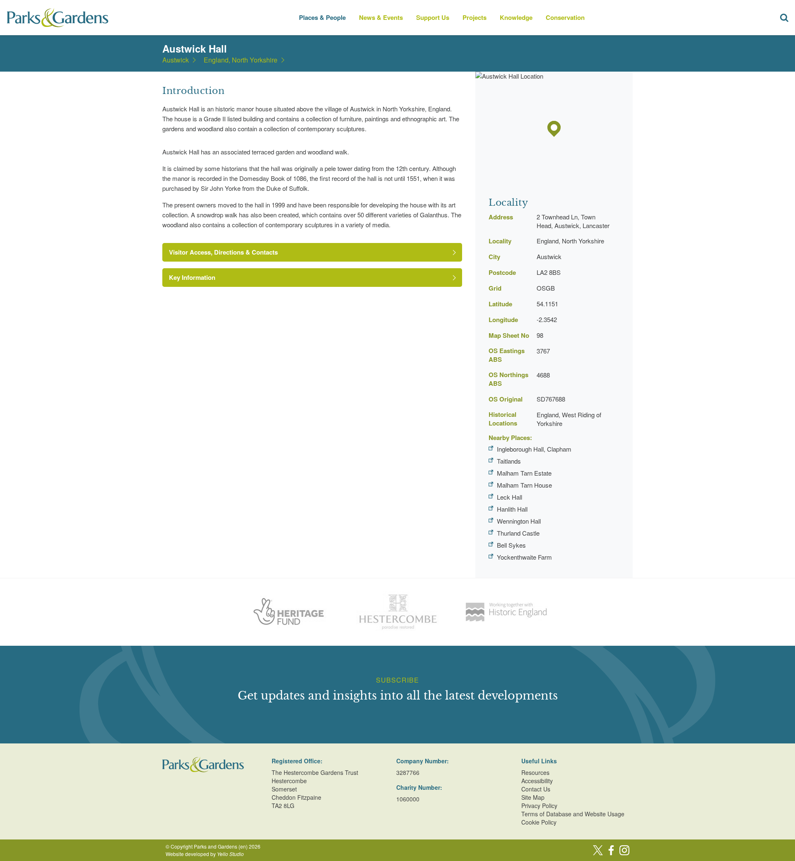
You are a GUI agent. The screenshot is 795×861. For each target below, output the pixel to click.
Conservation (565, 17)
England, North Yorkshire (240, 60)
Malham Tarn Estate (524, 473)
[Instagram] (624, 850)
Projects (475, 17)
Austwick (175, 60)
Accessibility (537, 781)
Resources (535, 772)
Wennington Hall (519, 521)
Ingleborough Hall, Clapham (534, 449)
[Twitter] (598, 850)
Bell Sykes (511, 545)
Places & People (322, 17)
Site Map (532, 797)
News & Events (381, 17)
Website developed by (205, 853)
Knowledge (516, 17)
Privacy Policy (539, 805)
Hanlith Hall (512, 509)
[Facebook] (611, 850)
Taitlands (509, 461)
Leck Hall (509, 497)
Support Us (432, 17)
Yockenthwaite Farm (524, 557)
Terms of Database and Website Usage (572, 814)
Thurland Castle (518, 533)
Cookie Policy (538, 822)
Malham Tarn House (524, 485)
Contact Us (535, 789)
